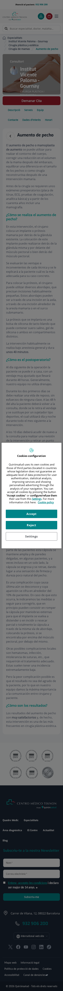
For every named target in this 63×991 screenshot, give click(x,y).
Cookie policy (46, 502)
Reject (31, 525)
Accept (31, 514)
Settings (31, 536)
